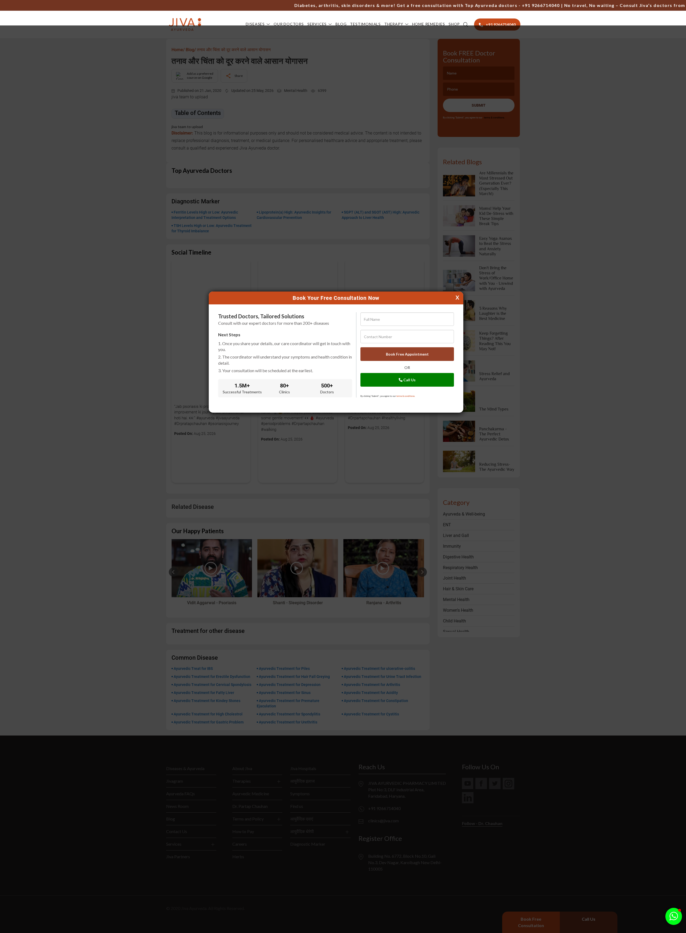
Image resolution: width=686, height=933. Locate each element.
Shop (454, 24)
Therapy (393, 24)
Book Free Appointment (407, 354)
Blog (340, 24)
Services (317, 24)
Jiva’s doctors (637, 5)
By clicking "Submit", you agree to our (387, 396)
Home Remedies (428, 24)
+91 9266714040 (523, 5)
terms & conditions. (405, 396)
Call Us (409, 380)
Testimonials (365, 24)
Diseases (255, 24)
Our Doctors (289, 24)
